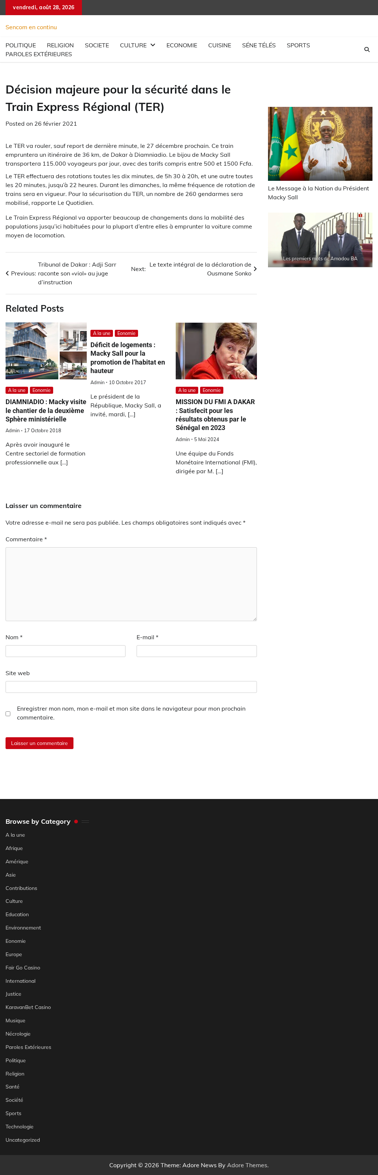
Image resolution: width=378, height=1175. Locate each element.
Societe (97, 45)
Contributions (21, 888)
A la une (16, 390)
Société (14, 1100)
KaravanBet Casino (28, 1007)
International (20, 981)
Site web (18, 673)
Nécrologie (18, 1033)
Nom (14, 637)
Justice (13, 994)
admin (13, 430)
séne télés (259, 45)
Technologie (20, 1126)
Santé (13, 1086)
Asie (11, 874)
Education (17, 914)
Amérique (17, 861)
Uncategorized (23, 1140)
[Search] (366, 49)
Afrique (14, 848)
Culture (133, 45)
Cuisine (219, 45)
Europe (14, 954)
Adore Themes (247, 1165)
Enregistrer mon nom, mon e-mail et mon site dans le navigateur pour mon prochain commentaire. (131, 713)
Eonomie (41, 390)
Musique (15, 1020)
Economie (181, 45)
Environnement (23, 927)
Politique (16, 1060)
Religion (15, 1073)
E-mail (147, 637)
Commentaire (26, 539)
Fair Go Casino (23, 967)
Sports (298, 45)
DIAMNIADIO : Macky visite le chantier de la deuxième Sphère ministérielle (46, 410)
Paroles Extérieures (39, 54)
